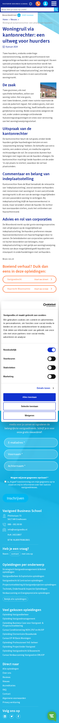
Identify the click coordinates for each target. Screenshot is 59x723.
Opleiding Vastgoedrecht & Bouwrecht (21, 650)
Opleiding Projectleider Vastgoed (19, 646)
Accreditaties (9, 685)
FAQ (4, 689)
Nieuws (13, 19)
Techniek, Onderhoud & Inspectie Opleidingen (25, 588)
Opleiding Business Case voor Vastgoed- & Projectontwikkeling (23, 624)
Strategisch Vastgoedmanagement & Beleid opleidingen (24, 570)
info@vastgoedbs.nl (17, 529)
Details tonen (43, 388)
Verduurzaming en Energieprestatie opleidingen (26, 592)
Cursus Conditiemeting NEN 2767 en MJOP (23, 629)
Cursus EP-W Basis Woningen (17, 638)
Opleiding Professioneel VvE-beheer (20, 642)
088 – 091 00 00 (15, 524)
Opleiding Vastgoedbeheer (16, 614)
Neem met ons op (18, 553)
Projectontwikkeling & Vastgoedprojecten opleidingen (29, 584)
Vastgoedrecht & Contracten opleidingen (23, 580)
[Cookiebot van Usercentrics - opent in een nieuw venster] (43, 305)
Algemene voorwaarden (14, 698)
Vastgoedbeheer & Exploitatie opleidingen (23, 576)
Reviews (6, 677)
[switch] (52, 358)
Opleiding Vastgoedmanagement (19, 618)
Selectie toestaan (29, 406)
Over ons (7, 672)
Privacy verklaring (11, 702)
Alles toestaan (29, 397)
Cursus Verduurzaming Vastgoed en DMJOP (24, 654)
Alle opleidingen (11, 668)
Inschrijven (15, 498)
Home (5, 19)
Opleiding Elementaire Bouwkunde (20, 633)
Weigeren (29, 415)
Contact (7, 693)
